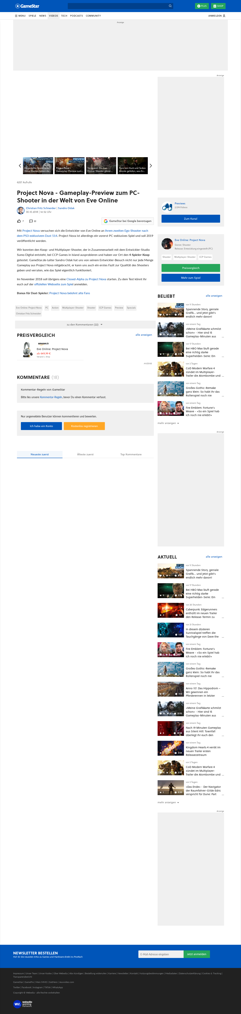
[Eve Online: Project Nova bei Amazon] (27, 350)
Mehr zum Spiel (191, 278)
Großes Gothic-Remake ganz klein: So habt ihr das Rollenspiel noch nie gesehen (203, 393)
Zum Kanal (190, 219)
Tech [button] (64, 15)
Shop (220, 6)
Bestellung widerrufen (96, 973)
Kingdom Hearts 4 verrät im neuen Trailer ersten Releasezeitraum (203, 751)
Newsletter (123, 973)
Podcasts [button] (76, 15)
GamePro (29, 982)
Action (55, 307)
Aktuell (167, 557)
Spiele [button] (32, 15)
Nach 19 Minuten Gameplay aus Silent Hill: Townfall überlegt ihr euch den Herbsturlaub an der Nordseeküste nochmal (203, 735)
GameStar (18, 982)
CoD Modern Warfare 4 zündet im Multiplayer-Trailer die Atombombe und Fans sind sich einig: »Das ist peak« (203, 375)
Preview (119, 307)
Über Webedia (60, 973)
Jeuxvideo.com (66, 982)
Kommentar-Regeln (51, 397)
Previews (180, 203)
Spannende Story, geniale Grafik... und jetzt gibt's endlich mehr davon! (202, 313)
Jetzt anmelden (196, 954)
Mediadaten (171, 973)
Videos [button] (53, 15)
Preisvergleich (36, 335)
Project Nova (31, 230)
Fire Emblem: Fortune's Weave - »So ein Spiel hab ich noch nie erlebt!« (202, 411)
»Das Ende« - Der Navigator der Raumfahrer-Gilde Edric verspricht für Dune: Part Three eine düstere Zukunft (203, 792)
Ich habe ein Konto (41, 426)
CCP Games (105, 307)
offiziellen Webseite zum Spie (53, 284)
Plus (204, 6)
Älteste (85, 454)
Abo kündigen (76, 973)
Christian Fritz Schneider (41, 208)
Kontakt (134, 973)
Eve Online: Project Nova (29, 307)
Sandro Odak (66, 208)
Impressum (18, 973)
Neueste (40, 454)
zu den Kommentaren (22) (82, 324)
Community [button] (93, 15)
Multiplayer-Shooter (72, 307)
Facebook (26, 987)
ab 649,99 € (44, 353)
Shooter (91, 307)
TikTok (47, 987)
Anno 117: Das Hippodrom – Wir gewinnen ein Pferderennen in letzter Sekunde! (203, 693)
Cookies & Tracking (211, 973)
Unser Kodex (45, 973)
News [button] (42, 15)
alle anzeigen (144, 335)
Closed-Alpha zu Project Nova (86, 279)
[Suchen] (170, 6)
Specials (131, 307)
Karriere (112, 973)
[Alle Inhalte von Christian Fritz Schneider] (20, 210)
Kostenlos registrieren (84, 426)
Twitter (16, 987)
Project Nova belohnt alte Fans (69, 293)
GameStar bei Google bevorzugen (130, 221)
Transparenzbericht (22, 976)
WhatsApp (57, 987)
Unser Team (31, 973)
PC (46, 307)
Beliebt (166, 296)
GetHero (53, 982)
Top (131, 454)
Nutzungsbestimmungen (152, 973)
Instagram (38, 987)
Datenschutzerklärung (190, 973)
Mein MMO (41, 982)
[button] (20, 15)
